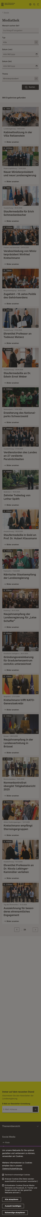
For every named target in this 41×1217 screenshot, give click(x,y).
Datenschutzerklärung (12, 1168)
